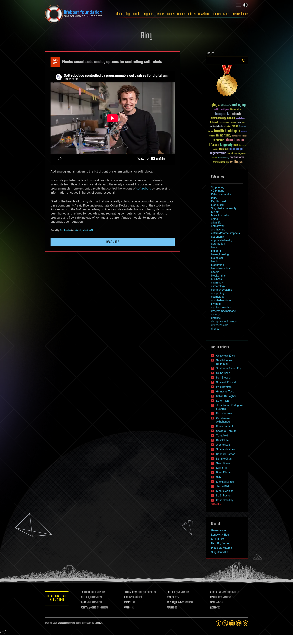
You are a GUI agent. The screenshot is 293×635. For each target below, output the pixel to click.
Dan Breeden (65, 230)
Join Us (192, 14)
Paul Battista (224, 387)
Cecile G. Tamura (226, 431)
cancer (222, 122)
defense (216, 318)
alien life (216, 222)
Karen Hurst (223, 400)
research (230, 154)
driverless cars (219, 325)
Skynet (215, 211)
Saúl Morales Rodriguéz (224, 362)
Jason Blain (223, 486)
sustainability (223, 158)
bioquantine (235, 109)
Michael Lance (225, 481)
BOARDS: (213, 597)
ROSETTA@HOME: (88, 608)
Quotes (217, 14)
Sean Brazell (223, 463)
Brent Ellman (223, 472)
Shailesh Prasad (226, 382)
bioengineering (220, 254)
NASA (235, 145)
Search (244, 60)
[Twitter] (225, 623)
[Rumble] (245, 623)
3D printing (217, 187)
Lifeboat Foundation (66, 623)
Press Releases (240, 14)
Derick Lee (222, 440)
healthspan (232, 131)
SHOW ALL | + (216, 504)
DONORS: (170, 597)
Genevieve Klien (225, 355)
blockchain (240, 118)
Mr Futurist (217, 539)
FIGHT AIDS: (86, 602)
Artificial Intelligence (221, 110)
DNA (214, 197)
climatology (218, 286)
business (216, 279)
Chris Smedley (224, 500)
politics (215, 149)
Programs (148, 14)
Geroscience (218, 530)
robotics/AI (88, 230)
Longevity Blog (220, 534)
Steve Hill (221, 467)
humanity (244, 132)
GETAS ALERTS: (216, 592)
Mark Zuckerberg (221, 215)
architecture (218, 229)
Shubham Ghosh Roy (229, 368)
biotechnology (218, 118)
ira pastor (218, 140)
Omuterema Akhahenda (223, 420)
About (119, 14)
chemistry (217, 282)
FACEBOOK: (85, 592)
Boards (136, 14)
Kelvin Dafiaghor (226, 396)
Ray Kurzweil (219, 201)
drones (215, 328)
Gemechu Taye (225, 391)
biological (217, 258)
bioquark (222, 113)
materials (77, 230)
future (235, 126)
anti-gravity (217, 226)
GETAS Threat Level (56, 599)
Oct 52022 (55, 62)
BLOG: (126, 597)
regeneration (218, 153)
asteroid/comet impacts (225, 233)
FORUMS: (170, 608)
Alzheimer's (226, 105)
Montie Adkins (224, 491)
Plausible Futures (221, 547)
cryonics (216, 303)
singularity (242, 154)
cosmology (217, 296)
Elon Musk (217, 205)
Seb (218, 477)
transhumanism (221, 162)
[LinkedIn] (232, 623)
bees (214, 247)
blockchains (218, 275)
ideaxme (212, 136)
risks (235, 154)
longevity (226, 145)
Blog (127, 14)
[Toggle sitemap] (238, 5)
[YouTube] (238, 623)
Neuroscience (243, 146)
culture (239, 123)
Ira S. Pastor (223, 495)
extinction (227, 126)
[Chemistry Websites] (227, 81)
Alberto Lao (223, 444)
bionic (214, 261)
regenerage (235, 149)
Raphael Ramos (225, 454)
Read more (112, 242)
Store (226, 14)
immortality (223, 135)
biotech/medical (221, 268)
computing (217, 293)
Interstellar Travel (239, 136)
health (219, 130)
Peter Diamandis (221, 194)
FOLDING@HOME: (174, 602)
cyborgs (216, 314)
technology (237, 158)
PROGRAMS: (215, 602)
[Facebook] (218, 623)
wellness (236, 162)
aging (213, 105)
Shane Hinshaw (225, 449)
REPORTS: (128, 602)
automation (218, 243)
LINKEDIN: (171, 592)
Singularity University (223, 208)
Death (243, 123)
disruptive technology (224, 321)
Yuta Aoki (222, 435)
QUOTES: (213, 608)
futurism (242, 126)
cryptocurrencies (221, 307)
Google (210, 132)
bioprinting (217, 265)
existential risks (216, 126)
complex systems (221, 289)
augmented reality (222, 240)
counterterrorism (221, 300)
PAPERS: (127, 608)
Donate (181, 14)
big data (216, 250)
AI (219, 105)
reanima (223, 149)
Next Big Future (220, 543)
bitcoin (231, 118)
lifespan (214, 145)
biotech (235, 114)
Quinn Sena (223, 373)
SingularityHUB (220, 552)
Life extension (234, 140)
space (214, 157)
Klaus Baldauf (224, 426)
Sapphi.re (98, 623)
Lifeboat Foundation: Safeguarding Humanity (73, 14)
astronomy (217, 236)
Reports (160, 14)
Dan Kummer (224, 413)
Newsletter (204, 14)
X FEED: (84, 597)
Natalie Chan (224, 458)
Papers (170, 14)
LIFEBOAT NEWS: (131, 592)
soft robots (143, 188)
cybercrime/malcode (223, 311)
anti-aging (238, 105)
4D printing (217, 190)
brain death (214, 123)
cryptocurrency (231, 123)
